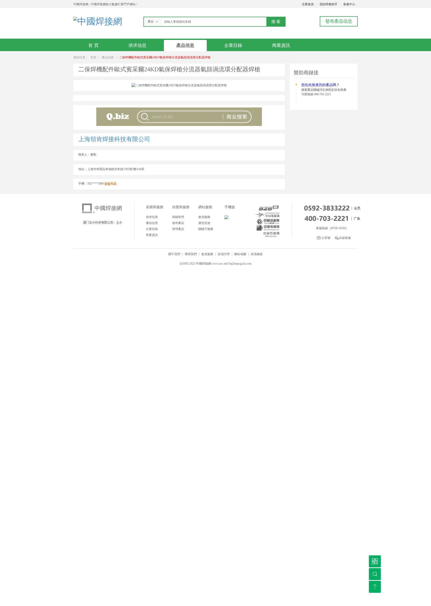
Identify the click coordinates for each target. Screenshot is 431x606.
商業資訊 (281, 45)
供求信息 (137, 45)
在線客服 (345, 238)
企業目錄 (233, 45)
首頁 (93, 57)
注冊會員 (308, 4)
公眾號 (326, 238)
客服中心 (349, 4)
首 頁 (93, 45)
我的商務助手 (328, 4)
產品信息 (185, 45)
